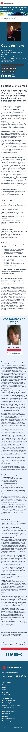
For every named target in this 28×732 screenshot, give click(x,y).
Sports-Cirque (6, 694)
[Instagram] (22, 676)
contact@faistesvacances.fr (10, 672)
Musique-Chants (7, 685)
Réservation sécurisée (8, 718)
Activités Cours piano (9, 68)
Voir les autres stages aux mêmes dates (14, 649)
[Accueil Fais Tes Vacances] (7, 3)
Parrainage (5, 716)
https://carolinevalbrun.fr (8, 624)
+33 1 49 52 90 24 (7, 676)
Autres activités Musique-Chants (12, 65)
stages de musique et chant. (8, 288)
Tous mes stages (15, 353)
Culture (4, 689)
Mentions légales (7, 703)
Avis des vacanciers (8, 707)
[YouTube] (17, 676)
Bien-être (5, 692)
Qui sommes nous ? (7, 698)
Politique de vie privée (8, 700)
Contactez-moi (14, 350)
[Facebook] (19, 676)
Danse (4, 687)
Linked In (12, 626)
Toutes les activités (8, 72)
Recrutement (6, 713)
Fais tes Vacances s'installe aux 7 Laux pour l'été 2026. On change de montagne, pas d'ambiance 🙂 (13, 9)
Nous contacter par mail (9, 711)
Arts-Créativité (6, 682)
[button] (2, 14)
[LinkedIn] (25, 676)
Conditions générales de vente (11, 705)
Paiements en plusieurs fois (10, 721)
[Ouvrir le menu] (25, 2)
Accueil (3, 17)
